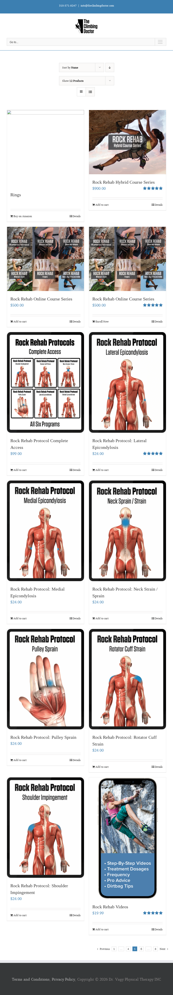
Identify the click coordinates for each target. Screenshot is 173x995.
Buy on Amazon (23, 216)
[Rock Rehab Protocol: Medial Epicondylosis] (45, 531)
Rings (15, 194)
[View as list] (90, 91)
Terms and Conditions (31, 979)
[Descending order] (109, 67)
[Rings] (45, 148)
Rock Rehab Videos (110, 906)
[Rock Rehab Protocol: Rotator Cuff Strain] (127, 679)
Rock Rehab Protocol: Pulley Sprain (43, 737)
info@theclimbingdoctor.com (97, 5)
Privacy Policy (63, 979)
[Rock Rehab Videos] (127, 838)
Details (77, 216)
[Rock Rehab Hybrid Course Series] (127, 142)
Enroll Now (102, 321)
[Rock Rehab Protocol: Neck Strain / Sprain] (127, 531)
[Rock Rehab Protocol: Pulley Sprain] (45, 679)
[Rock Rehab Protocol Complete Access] (45, 382)
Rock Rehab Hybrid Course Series (123, 182)
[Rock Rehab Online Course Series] (45, 259)
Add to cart (102, 204)
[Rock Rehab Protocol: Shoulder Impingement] (45, 827)
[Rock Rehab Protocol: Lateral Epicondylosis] (127, 382)
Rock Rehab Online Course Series (41, 298)
